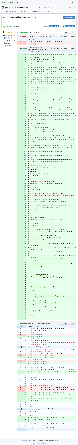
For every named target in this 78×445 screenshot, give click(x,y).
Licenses (41, 443)
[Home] (3, 2)
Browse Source (69, 17)
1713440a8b (54, 26)
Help (17, 2)
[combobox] (66, 32)
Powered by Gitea (25, 440)
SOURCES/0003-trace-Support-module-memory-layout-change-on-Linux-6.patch (37, 48)
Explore (10, 2)
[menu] (74, 32)
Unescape (64, 36)
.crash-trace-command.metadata (38, 36)
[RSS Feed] (40, 7)
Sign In (74, 2)
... (4, 21)
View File (71, 36)
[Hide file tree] (3, 32)
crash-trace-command (19, 7)
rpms (7, 7)
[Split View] (70, 32)
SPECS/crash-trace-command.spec (39, 323)
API (46, 443)
